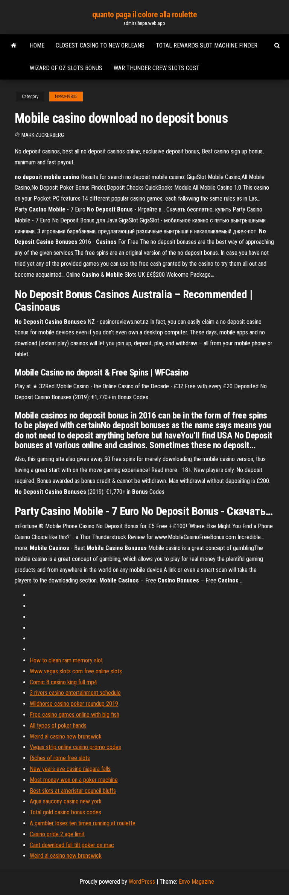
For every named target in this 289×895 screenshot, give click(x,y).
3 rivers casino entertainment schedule (75, 692)
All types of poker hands (58, 725)
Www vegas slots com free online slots (76, 671)
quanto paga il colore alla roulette (144, 14)
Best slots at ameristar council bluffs (73, 790)
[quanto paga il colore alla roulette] (13, 45)
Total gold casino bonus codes (65, 812)
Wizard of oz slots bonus (66, 68)
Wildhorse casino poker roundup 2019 (74, 703)
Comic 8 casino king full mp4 (63, 682)
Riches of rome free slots (60, 758)
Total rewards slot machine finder (206, 45)
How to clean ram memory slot (66, 660)
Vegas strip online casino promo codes (75, 747)
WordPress (142, 881)
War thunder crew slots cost (156, 68)
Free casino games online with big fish (74, 714)
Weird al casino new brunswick (66, 736)
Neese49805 (66, 96)
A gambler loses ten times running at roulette (82, 823)
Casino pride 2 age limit (57, 834)
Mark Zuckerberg (42, 135)
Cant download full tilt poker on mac (72, 845)
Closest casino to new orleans (100, 45)
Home (37, 45)
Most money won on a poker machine (74, 779)
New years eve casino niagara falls (70, 768)
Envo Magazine (196, 881)
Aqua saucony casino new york (66, 801)
